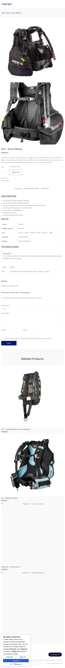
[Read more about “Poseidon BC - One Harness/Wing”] (32, 632)
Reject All (23, 657)
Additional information (31, 189)
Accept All (15, 661)
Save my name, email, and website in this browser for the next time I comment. (28, 338)
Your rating (5, 305)
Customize (9, 657)
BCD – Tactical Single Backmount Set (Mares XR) (15, 429)
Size (2, 167)
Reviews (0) (45, 189)
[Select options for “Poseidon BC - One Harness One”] (32, 563)
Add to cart (16, 172)
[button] (32, 426)
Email (25, 330)
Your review (5, 313)
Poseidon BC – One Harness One (10, 567)
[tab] (18, 188)
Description (18, 189)
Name (3, 330)
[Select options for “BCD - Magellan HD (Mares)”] (32, 494)
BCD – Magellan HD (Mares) (9, 498)
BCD (8, 180)
